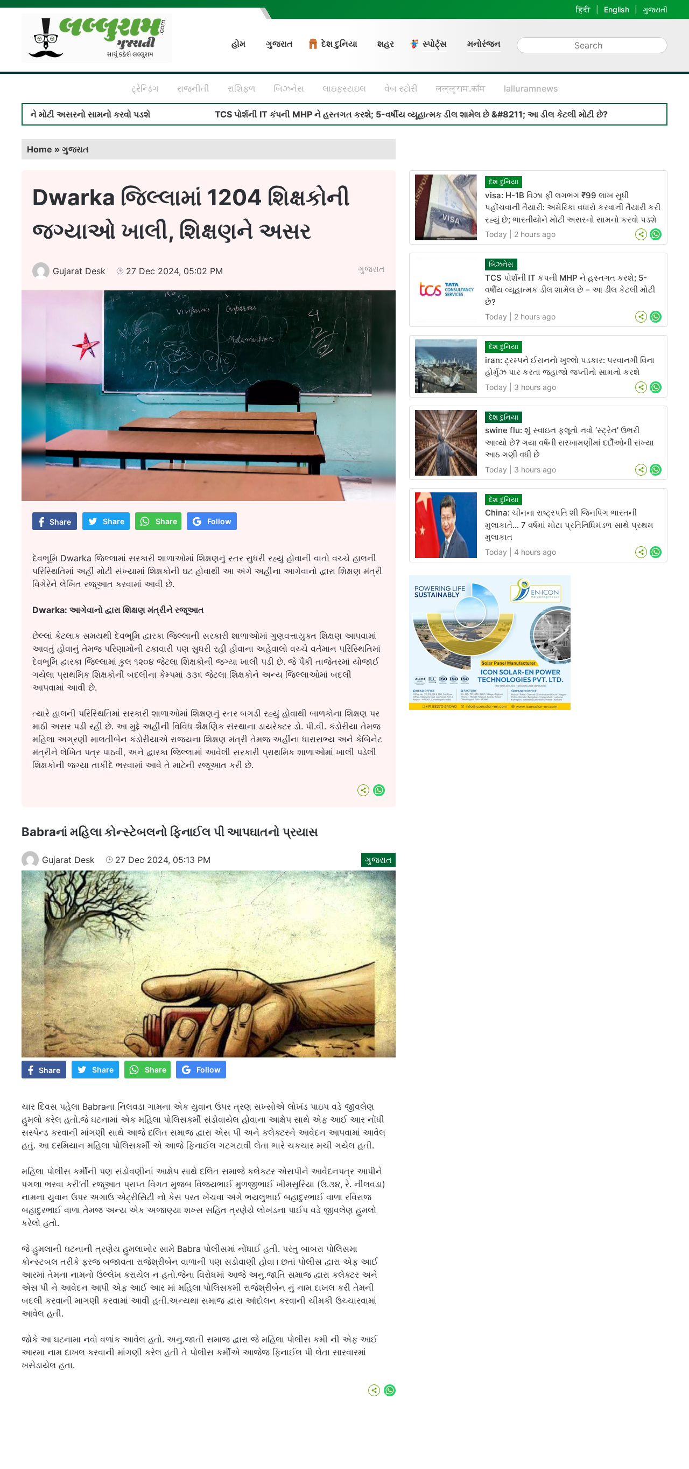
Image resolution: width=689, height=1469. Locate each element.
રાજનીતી (193, 88)
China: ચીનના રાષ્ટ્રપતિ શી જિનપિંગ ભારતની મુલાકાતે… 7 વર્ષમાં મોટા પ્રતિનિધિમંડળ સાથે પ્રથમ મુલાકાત (569, 524)
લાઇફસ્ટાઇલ (344, 88)
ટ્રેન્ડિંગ (145, 88)
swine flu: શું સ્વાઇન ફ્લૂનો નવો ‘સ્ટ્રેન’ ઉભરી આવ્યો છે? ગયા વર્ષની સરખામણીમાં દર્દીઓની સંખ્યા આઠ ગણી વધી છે (569, 442)
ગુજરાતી (655, 9)
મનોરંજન (484, 43)
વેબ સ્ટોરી (401, 88)
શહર (385, 43)
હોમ (238, 43)
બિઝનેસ (288, 88)
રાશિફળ (241, 88)
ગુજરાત (279, 43)
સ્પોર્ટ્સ (435, 43)
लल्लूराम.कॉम (461, 88)
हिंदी (583, 9)
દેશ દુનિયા (339, 43)
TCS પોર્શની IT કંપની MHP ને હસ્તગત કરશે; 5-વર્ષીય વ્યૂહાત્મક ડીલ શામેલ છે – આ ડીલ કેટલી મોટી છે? (570, 290)
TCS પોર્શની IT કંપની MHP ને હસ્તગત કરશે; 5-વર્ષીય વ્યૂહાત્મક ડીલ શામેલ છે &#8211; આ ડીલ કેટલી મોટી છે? (356, 114)
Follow (219, 521)
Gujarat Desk (79, 271)
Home (39, 149)
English (616, 9)
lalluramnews (531, 88)
